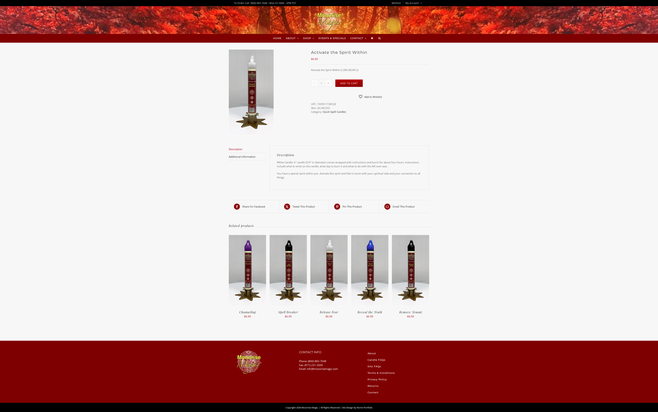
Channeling (247, 312)
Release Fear (329, 312)
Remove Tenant (410, 312)
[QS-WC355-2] (267, 92)
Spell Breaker (288, 312)
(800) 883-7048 (259, 3)
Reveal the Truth (369, 312)
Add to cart (349, 83)
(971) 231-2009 (313, 365)
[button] (379, 38)
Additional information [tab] (242, 156)
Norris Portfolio (365, 407)
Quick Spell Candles (334, 111)
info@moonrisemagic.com (322, 369)
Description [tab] (235, 149)
